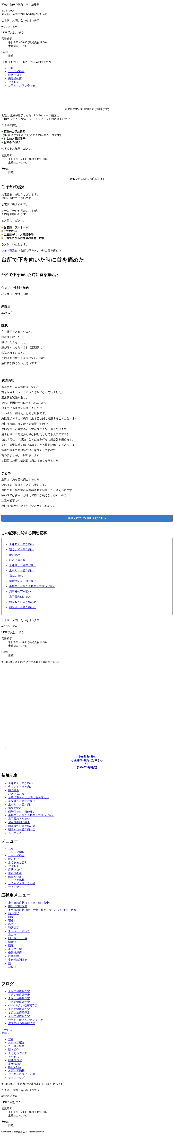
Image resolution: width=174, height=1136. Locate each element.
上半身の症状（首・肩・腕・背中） (30, 902)
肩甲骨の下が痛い (20, 591)
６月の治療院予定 (19, 1001)
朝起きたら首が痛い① (22, 607)
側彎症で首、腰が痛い (22, 581)
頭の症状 (13, 913)
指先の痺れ (16, 575)
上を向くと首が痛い (21, 544)
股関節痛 (13, 956)
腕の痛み (14, 554)
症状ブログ (15, 74)
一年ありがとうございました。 (27, 1019)
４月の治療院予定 (19, 1009)
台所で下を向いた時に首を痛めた (28, 797)
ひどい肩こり (17, 560)
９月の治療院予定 (19, 991)
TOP (10, 68)
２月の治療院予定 (19, 1016)
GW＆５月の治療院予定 (22, 1005)
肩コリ (12, 934)
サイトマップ (16, 886)
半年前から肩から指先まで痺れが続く (32, 586)
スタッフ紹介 (16, 851)
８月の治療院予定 (19, 994)
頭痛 (11, 917)
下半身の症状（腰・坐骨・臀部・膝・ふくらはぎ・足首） (43, 909)
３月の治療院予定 (19, 1012)
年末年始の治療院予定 (21, 1023)
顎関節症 (13, 927)
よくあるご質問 (17, 862)
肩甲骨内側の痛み (20, 596)
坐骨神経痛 (15, 952)
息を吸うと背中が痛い (22, 565)
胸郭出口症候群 (17, 906)
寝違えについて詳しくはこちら (87, 518)
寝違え (13, 250)
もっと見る (15, 833)
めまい (12, 924)
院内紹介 (13, 859)
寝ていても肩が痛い (21, 549)
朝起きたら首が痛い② (22, 602)
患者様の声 (15, 78)
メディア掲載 (16, 879)
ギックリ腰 (15, 949)
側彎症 (12, 941)
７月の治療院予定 (19, 998)
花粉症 (12, 966)
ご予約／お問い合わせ (21, 85)
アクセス (13, 82)
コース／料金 (16, 71)
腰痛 (11, 945)
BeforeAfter (14, 876)
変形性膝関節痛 (17, 959)
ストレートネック (19, 931)
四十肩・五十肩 (17, 938)
